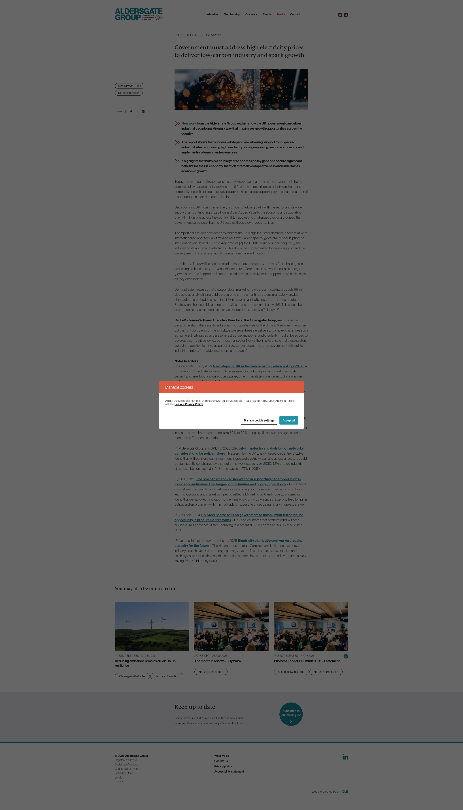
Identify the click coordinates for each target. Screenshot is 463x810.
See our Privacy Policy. (189, 404)
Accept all (289, 420)
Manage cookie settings (259, 420)
